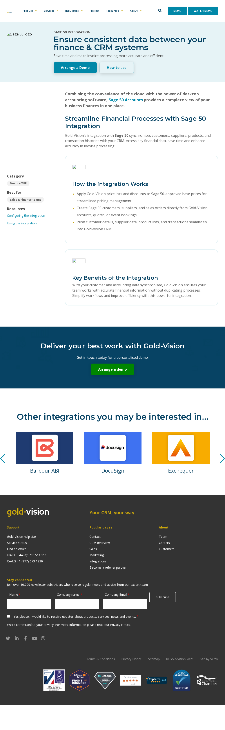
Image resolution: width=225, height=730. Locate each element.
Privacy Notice (120, 625)
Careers (164, 543)
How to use (117, 67)
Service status (17, 543)
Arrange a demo (112, 369)
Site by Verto (209, 659)
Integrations (98, 561)
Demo (177, 11)
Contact (95, 536)
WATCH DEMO (203, 11)
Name (15, 594)
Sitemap (154, 659)
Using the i (14, 223)
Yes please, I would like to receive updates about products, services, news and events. (76, 616)
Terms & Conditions (100, 659)
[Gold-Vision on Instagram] (43, 638)
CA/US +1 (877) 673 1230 (25, 561)
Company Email (117, 594)
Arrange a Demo (75, 67)
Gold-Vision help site (21, 536)
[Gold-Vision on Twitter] (8, 638)
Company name (69, 594)
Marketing (96, 555)
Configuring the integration (26, 215)
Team (163, 536)
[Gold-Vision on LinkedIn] (16, 638)
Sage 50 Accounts (126, 99)
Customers (166, 549)
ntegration (29, 223)
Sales (93, 549)
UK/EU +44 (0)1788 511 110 (27, 555)
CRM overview (99, 543)
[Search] (160, 11)
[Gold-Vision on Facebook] (25, 638)
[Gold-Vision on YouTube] (34, 638)
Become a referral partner (108, 567)
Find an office (16, 549)
